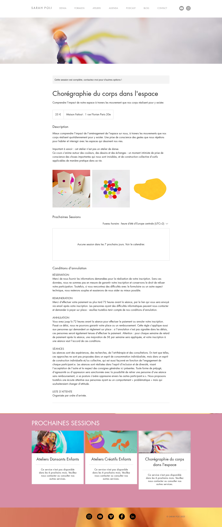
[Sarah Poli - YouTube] (100, 517)
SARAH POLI (41, 8)
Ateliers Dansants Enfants (57, 459)
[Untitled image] (71, 188)
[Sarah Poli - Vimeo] (111, 517)
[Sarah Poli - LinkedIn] (133, 517)
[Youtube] (181, 8)
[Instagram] (188, 8)
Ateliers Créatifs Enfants (111, 459)
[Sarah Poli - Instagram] (89, 517)
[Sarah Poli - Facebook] (122, 517)
